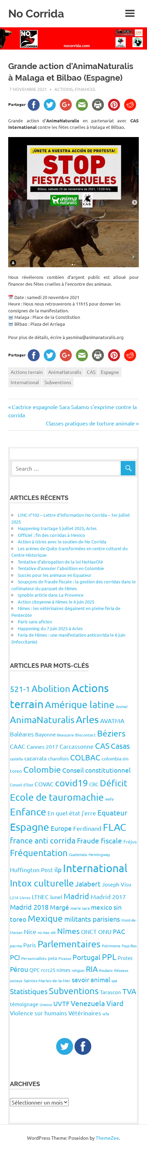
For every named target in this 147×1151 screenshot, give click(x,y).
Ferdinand (87, 828)
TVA (129, 991)
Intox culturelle (42, 883)
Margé (59, 907)
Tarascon (110, 992)
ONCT (89, 931)
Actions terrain (27, 372)
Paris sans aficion (35, 621)
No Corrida (36, 13)
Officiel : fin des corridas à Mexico (51, 535)
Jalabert (88, 883)
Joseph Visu (116, 884)
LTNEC (40, 896)
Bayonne (45, 734)
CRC (93, 784)
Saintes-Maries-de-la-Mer (47, 980)
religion (78, 970)
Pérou (19, 969)
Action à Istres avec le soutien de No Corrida (62, 541)
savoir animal (91, 979)
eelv (109, 799)
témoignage (24, 1004)
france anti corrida (43, 840)
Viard (114, 1003)
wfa (106, 1013)
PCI (15, 957)
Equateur (112, 812)
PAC (119, 931)
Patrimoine (111, 945)
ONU (104, 931)
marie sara (80, 908)
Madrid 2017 (108, 896)
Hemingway (99, 854)
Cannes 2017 (42, 746)
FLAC (114, 827)
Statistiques (29, 991)
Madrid (76, 896)
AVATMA (112, 720)
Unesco (46, 1004)
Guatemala (78, 854)
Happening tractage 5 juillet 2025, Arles (57, 528)
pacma (16, 945)
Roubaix (106, 970)
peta (52, 958)
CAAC (17, 746)
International (25, 382)
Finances (85, 89)
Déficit (113, 783)
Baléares (22, 733)
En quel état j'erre (72, 812)
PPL (109, 957)
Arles (87, 719)
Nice (30, 931)
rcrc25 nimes (55, 969)
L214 (14, 897)
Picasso (64, 958)
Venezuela (88, 1003)
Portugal (86, 956)
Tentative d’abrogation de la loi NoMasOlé (60, 562)
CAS (91, 372)
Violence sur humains (38, 1012)
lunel (56, 896)
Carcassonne (76, 746)
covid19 (71, 782)
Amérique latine (80, 704)
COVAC (44, 783)
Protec (125, 957)
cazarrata (35, 758)
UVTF (61, 1003)
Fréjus (130, 841)
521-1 (20, 689)
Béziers (111, 733)
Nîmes (68, 931)
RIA (92, 969)
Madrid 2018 (29, 907)
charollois (58, 758)
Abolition (50, 688)
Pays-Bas (129, 945)
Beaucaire (65, 734)
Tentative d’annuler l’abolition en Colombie (61, 568)
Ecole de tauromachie (57, 797)
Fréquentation (39, 853)
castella (16, 758)
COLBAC (85, 757)
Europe (61, 828)
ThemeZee (107, 1138)
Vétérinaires (84, 1012)
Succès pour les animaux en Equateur (54, 575)
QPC (34, 969)
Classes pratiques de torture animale (90, 423)
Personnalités (33, 958)
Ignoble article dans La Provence (50, 595)
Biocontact (85, 734)
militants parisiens (92, 919)
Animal (122, 706)
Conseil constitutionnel (96, 770)
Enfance (28, 811)
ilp (58, 869)
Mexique (45, 918)
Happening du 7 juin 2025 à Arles (50, 628)
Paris (29, 944)
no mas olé (47, 932)
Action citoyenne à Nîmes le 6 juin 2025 (56, 602)
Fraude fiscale (99, 840)
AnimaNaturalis (64, 372)
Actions (63, 89)
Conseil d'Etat (21, 784)
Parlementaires (69, 943)
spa (114, 980)
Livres (24, 897)
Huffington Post (31, 869)
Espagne (110, 372)
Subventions (57, 382)
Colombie (42, 769)
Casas (120, 745)
